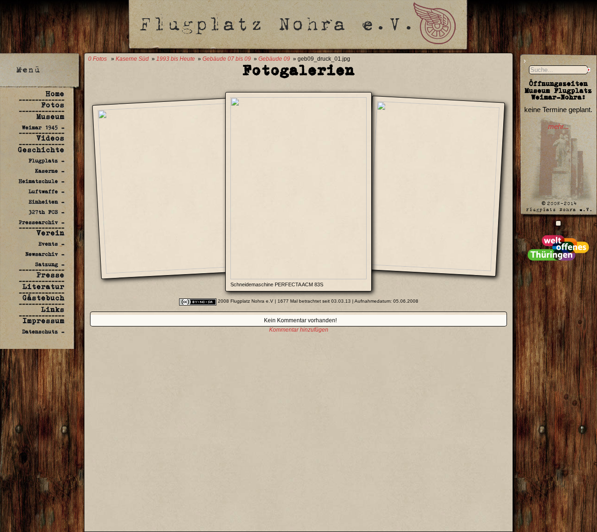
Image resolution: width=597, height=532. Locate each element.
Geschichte (41, 150)
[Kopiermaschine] (430, 265)
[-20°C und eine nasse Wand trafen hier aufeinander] (558, 223)
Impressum (43, 321)
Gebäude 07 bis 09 (226, 59)
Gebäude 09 (274, 59)
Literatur (43, 286)
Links (52, 309)
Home (55, 94)
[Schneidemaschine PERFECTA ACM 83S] (298, 277)
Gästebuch (43, 298)
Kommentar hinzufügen (298, 329)
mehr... (558, 126)
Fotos (52, 105)
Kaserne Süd (132, 59)
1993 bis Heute (175, 59)
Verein (50, 233)
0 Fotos (97, 59)
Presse (50, 275)
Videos (50, 138)
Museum (50, 116)
